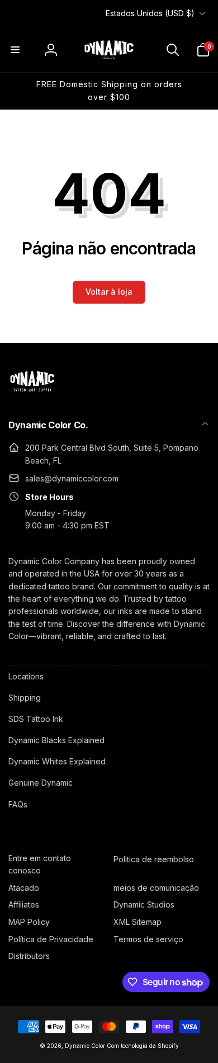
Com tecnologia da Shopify (143, 1045)
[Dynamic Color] (32, 394)
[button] (15, 49)
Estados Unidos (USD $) (150, 13)
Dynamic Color (85, 1045)
